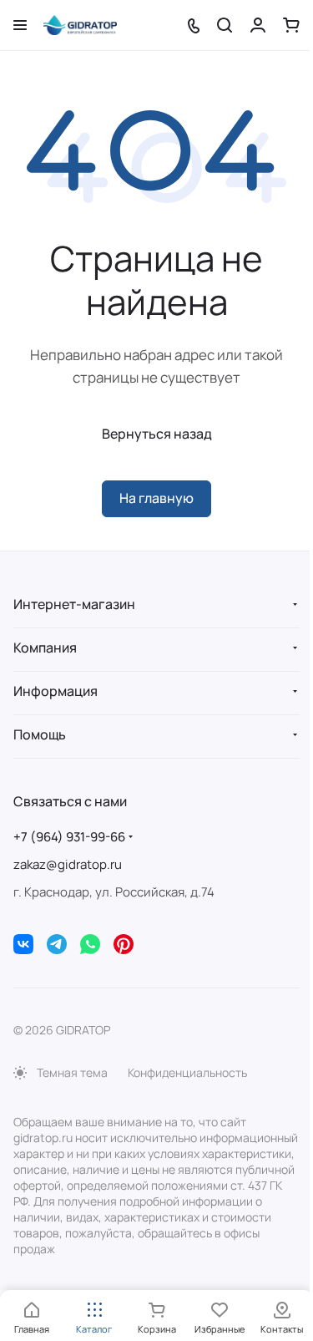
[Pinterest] (124, 944)
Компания (45, 647)
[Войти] (258, 25)
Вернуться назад (157, 433)
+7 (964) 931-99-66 (69, 837)
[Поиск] (224, 25)
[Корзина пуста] (291, 25)
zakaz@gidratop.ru (67, 864)
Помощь (39, 734)
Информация (55, 691)
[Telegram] (57, 944)
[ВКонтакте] (23, 944)
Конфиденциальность (187, 1072)
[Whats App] (90, 944)
